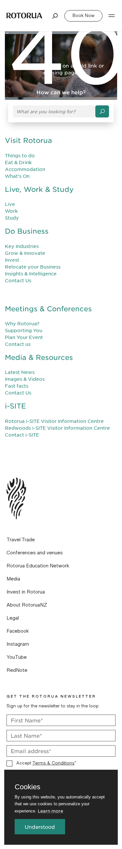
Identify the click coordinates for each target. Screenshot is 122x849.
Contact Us (18, 280)
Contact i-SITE (22, 435)
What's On (17, 176)
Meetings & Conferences (48, 308)
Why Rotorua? (22, 323)
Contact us (18, 344)
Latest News (19, 372)
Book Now (83, 15)
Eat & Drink (18, 162)
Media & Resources (39, 357)
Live (10, 204)
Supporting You (23, 330)
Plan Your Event (24, 337)
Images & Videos (25, 379)
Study (12, 218)
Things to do (20, 155)
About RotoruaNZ (27, 605)
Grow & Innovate (25, 253)
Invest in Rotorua (26, 591)
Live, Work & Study (39, 189)
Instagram (18, 644)
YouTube (17, 657)
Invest (12, 260)
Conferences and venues (35, 552)
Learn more (50, 810)
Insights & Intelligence (31, 273)
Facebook (18, 631)
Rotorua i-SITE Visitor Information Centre (54, 421)
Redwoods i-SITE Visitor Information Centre (57, 428)
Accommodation (25, 169)
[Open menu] (111, 16)
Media (13, 578)
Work (11, 211)
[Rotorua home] (24, 15)
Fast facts (16, 386)
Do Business (26, 231)
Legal (13, 618)
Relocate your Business (33, 267)
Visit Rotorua (28, 140)
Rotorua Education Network (38, 565)
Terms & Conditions (53, 763)
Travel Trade (21, 539)
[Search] (55, 16)
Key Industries (22, 246)
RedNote (17, 670)
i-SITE (15, 406)
